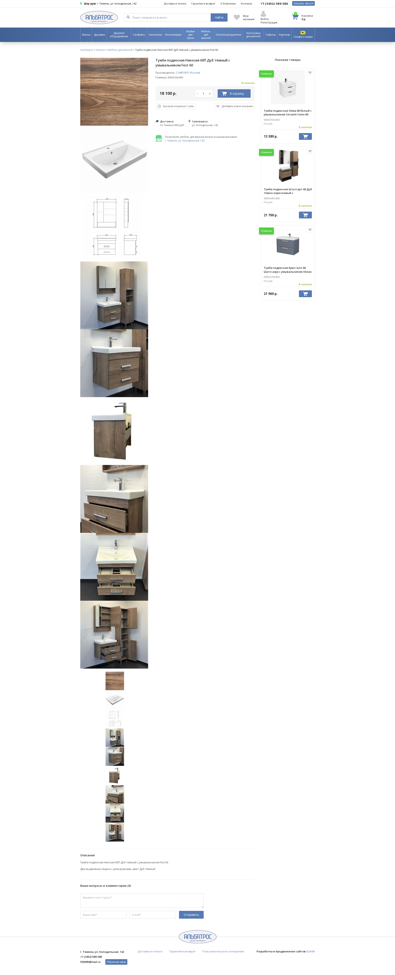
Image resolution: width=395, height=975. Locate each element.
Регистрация (269, 22)
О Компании (228, 3)
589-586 (274, 3)
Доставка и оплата (175, 3)
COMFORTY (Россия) (188, 72)
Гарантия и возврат (203, 3)
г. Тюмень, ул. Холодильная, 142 (184, 140)
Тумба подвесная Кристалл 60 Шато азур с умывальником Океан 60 (288, 269)
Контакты (246, 3)
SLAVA (310, 951)
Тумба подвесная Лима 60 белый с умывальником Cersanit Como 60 (288, 112)
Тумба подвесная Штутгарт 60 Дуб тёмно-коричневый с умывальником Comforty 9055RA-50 (288, 191)
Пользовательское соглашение (223, 951)
